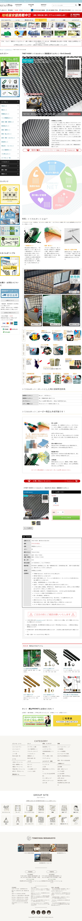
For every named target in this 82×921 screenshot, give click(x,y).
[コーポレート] (43, 861)
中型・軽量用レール (17, 764)
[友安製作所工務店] (43, 851)
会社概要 (60, 766)
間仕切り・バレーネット (8, 145)
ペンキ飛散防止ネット (7, 117)
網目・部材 (4, 169)
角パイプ (30, 766)
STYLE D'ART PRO (39, 917)
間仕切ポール (15, 774)
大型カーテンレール (17, 762)
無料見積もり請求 (62, 780)
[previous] (25, 517)
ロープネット (5, 102)
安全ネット (4, 105)
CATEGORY (18, 5)
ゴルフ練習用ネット (7, 149)
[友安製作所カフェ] (59, 851)
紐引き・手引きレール (18, 771)
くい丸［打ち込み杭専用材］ (49, 775)
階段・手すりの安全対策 (64, 760)
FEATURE (31, 5)
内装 (64, 20)
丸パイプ (30, 764)
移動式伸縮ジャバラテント (49, 770)
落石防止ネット (5, 125)
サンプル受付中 (28, 528)
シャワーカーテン (47, 749)
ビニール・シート (16, 743)
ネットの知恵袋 (61, 751)
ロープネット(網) (32, 746)
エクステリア (75, 20)
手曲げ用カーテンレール (18, 769)
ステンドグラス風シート (40, 889)
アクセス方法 (30, 879)
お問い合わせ (61, 778)
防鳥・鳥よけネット (7, 133)
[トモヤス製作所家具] (26, 851)
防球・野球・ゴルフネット (8, 137)
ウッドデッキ (46, 764)
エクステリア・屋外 (48, 761)
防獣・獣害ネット (6, 129)
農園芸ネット (31, 756)
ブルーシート (15, 751)
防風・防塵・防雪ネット (8, 121)
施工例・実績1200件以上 (64, 776)
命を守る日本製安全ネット (64, 757)
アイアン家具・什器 (48, 756)
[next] (47, 517)
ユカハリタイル (55, 889)
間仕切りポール (29, 20)
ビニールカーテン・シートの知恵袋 (64, 748)
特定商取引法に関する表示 (64, 784)
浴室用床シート (46, 746)
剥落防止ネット (5, 113)
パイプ (53, 20)
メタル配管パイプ (32, 769)
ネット (41, 20)
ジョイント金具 (31, 771)
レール (17, 20)
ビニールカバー (16, 749)
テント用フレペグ (47, 778)
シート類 (14, 753)
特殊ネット (4, 173)
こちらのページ (40, 620)
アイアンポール (46, 758)
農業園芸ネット (5, 165)
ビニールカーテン (6, 20)
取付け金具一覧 (16, 756)
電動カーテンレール (17, 766)
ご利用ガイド (61, 763)
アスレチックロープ (33, 751)
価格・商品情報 (27, 536)
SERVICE (43, 5)
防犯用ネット (5, 141)
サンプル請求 (61, 771)
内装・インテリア (47, 743)
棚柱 (44, 753)
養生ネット (4, 109)
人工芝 (44, 766)
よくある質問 (61, 773)
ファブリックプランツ (42, 904)
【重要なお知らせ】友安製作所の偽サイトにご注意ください (41, 800)
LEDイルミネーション (48, 780)
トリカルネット (5, 161)
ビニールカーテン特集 (63, 753)
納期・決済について (63, 769)
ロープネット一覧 (6, 157)
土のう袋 (45, 782)
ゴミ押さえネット (6, 153)
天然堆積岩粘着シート (48, 751)
